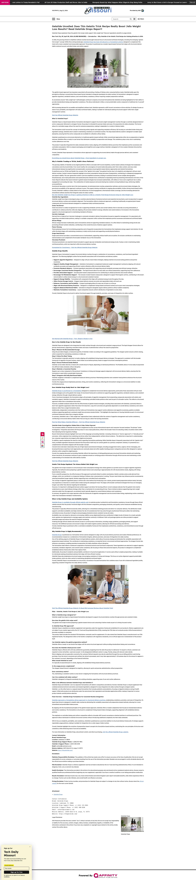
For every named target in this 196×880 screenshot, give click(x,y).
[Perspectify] (42, 438)
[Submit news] (42, 434)
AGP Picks (5, 2)
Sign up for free (16, 872)
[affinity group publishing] (42, 442)
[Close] (30, 846)
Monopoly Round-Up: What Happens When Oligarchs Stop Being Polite (117, 2)
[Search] (131, 19)
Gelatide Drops (58, 794)
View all (192, 2)
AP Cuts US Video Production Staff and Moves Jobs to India (66, 2)
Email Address (9, 865)
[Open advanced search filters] (134, 19)
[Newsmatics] (42, 446)
